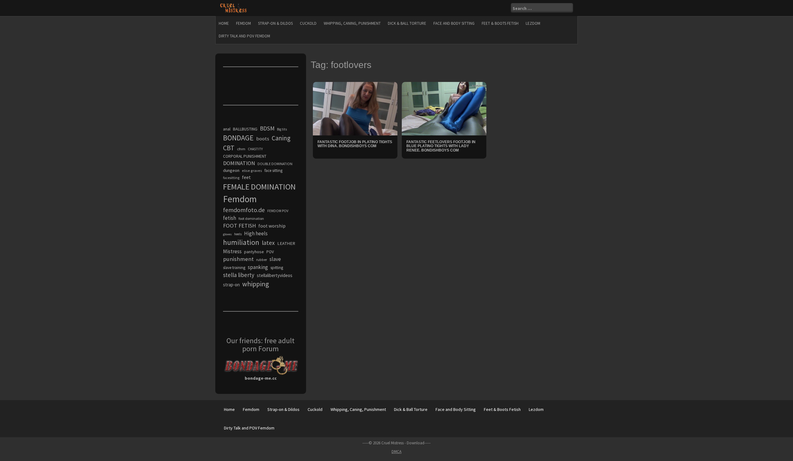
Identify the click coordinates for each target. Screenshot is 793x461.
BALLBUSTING (245, 129)
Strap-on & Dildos (275, 23)
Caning (281, 138)
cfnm (241, 149)
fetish (229, 218)
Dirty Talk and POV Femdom (244, 36)
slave (275, 259)
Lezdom (533, 23)
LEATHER (286, 243)
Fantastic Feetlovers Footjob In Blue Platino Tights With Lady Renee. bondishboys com (440, 146)
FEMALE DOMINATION (259, 186)
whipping (255, 284)
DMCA (396, 451)
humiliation (241, 242)
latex (268, 242)
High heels (256, 233)
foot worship (272, 226)
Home (224, 23)
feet (246, 177)
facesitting (231, 178)
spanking (258, 267)
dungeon (231, 170)
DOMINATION (239, 163)
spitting (276, 267)
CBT (228, 147)
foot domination (251, 218)
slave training (234, 267)
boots (262, 138)
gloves (227, 234)
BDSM (267, 128)
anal (226, 129)
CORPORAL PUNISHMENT (244, 156)
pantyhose (254, 251)
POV (270, 251)
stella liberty (238, 275)
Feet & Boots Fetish (500, 23)
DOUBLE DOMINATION (274, 164)
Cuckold (308, 23)
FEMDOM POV (277, 211)
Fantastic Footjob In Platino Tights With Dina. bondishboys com (355, 144)
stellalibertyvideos (274, 275)
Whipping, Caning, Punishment (352, 23)
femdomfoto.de (244, 210)
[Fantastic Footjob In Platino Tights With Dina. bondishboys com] (355, 108)
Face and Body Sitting (454, 23)
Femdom (243, 23)
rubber (261, 259)
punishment (238, 259)
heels (238, 234)
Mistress (232, 251)
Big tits (282, 129)
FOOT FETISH (239, 225)
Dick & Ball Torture (407, 23)
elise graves (252, 170)
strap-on (231, 285)
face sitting (274, 170)
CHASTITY (255, 149)
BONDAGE (238, 138)
